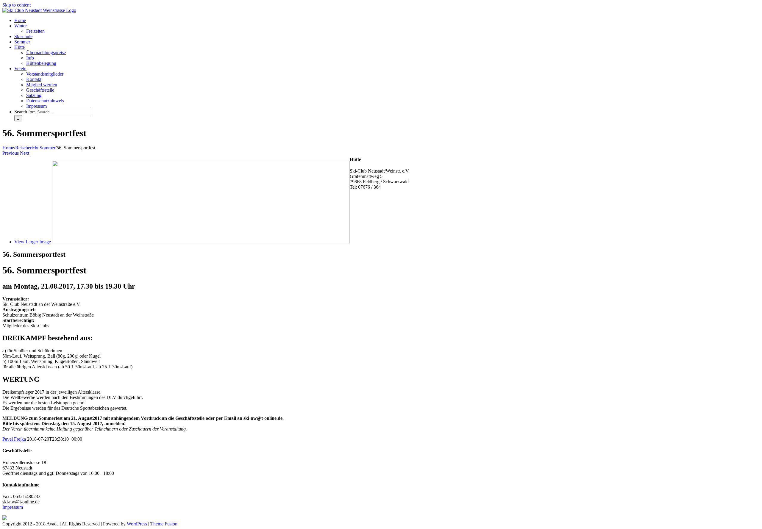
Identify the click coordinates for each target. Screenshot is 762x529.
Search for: (24, 111)
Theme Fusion (163, 523)
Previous (10, 153)
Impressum (12, 507)
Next (24, 153)
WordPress (137, 523)
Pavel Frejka (14, 439)
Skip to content (16, 4)
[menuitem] (387, 20)
